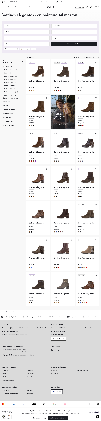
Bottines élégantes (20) (11, 98)
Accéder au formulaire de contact (16, 335)
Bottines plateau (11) (10, 88)
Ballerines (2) (7, 117)
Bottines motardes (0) (10, 85)
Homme (10, 7)
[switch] (8, 418)
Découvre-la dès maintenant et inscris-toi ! (62, 124)
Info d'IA (41, 413)
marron (29, 90)
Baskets (5, 377)
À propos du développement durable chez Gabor (18, 355)
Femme (4, 7)
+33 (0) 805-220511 (11, 331)
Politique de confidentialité (52, 411)
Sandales (30, 377)
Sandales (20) (8, 121)
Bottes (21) (6, 102)
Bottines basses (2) (10, 79)
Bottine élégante (36, 81)
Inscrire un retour (58, 334)
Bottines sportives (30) (11, 92)
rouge (58, 90)
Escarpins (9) (7, 113)
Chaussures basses (8, 380)
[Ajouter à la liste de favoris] (46, 62)
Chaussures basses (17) (10, 109)
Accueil (3, 312)
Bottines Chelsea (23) (10, 76)
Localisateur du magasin (10, 393)
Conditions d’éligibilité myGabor (54, 413)
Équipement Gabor (14, 31)
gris (81, 90)
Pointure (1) (56, 25)
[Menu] (11, 416)
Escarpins (30, 370)
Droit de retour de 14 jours (92, 317)
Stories (17, 7)
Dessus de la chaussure (12, 38)
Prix (54, 31)
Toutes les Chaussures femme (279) (10, 61)
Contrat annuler (60, 338)
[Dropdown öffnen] (6, 7)
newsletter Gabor (59, 2)
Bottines (21, 312)
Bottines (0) (7, 73)
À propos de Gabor (27, 7)
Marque (8, 44)
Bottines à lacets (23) (10, 95)
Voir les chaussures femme (57, 418)
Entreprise (6, 390)
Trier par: (77, 57)
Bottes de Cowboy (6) (10, 70)
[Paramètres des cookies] (97, 416)
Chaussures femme (12, 312)
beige (33, 90)
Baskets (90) (7, 105)
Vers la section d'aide (59, 331)
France (58, 391)
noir (56, 90)
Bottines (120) (7, 66)
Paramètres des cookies (72, 413)
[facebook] (55, 350)
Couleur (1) (9, 25)
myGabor (30, 393)
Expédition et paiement (36, 411)
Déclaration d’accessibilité (29, 413)
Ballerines (30, 373)
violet (35, 161)
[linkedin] (58, 350)
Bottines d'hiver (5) (10, 82)
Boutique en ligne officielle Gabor (34, 317)
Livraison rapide (56, 317)
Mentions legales (66, 411)
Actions (29, 390)
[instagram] (52, 350)
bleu (82, 161)
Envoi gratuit (72, 317)
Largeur (55, 38)
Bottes (5, 373)
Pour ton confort (8, 125)
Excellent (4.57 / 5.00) (10, 317)
